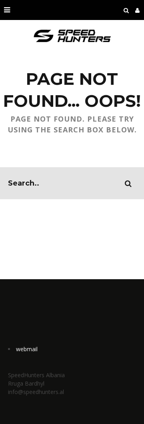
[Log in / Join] (137, 10)
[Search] (126, 10)
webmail (27, 349)
